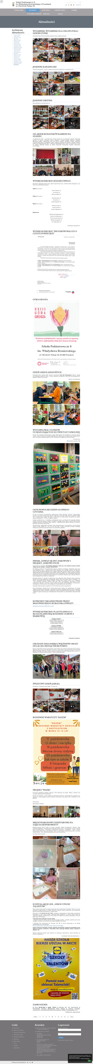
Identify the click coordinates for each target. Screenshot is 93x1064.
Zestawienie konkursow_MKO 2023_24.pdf (43, 606)
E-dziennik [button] (74, 10)
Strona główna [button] (18, 10)
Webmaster (16, 1028)
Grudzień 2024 (17, 59)
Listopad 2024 (17, 61)
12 (39, 1016)
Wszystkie (16, 64)
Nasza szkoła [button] (46, 10)
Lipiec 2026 (16, 36)
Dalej (71, 1016)
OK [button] (89, 1060)
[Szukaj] (80, 2)
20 (64, 1016)
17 (55, 1016)
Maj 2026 (16, 38)
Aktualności (17, 1048)
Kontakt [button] (60, 14)
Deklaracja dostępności (19, 1032)
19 (61, 1016)
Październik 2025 (18, 47)
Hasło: (59, 1032)
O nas (15, 1043)
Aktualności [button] (32, 10)
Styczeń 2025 (17, 58)
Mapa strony (17, 1041)
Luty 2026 (16, 42)
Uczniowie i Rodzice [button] (59, 10)
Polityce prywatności (85, 1058)
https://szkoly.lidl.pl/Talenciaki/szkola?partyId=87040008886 (48, 925)
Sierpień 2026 (17, 35)
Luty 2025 (16, 57)
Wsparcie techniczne (19, 1030)
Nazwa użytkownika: (63, 1028)
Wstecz (35, 1016)
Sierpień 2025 (17, 50)
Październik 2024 (18, 62)
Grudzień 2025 (17, 45)
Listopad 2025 (17, 46)
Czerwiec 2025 (17, 52)
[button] (71, 5)
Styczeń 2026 (17, 43)
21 (68, 1016)
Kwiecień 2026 (17, 40)
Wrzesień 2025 (17, 48)
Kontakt (16, 1045)
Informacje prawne (18, 1034)
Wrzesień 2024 (17, 63)
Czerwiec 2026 (17, 37)
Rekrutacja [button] (46, 14)
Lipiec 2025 (16, 51)
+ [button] (66, 5)
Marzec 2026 (17, 41)
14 (46, 1016)
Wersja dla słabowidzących (19, 1062)
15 (49, 1016)
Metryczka (16, 1039)
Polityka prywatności (19, 1037)
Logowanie (78, 5)
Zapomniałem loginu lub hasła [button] (65, 1040)
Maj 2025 (16, 53)
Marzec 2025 (17, 56)
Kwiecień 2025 (17, 55)
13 (43, 1016)
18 (58, 1016)
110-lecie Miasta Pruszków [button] (33, 14)
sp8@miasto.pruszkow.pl (43, 1031)
